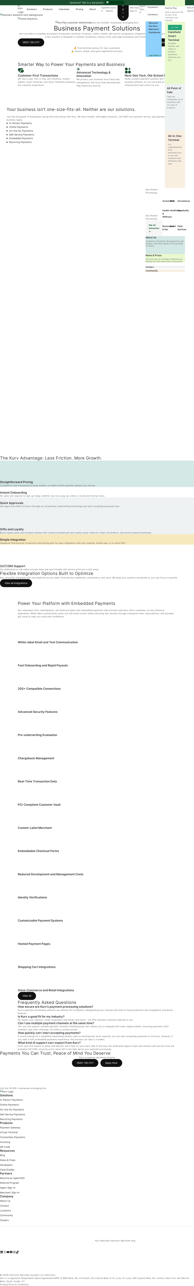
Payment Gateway (10, 1127)
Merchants (111, 7)
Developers (6, 1165)
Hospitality (183, 210)
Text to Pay (171, 8)
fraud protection (135, 1010)
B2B (172, 201)
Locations (5, 1210)
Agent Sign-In (142, 9)
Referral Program (9, 1183)
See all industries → (154, 228)
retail (47, 1019)
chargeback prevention (161, 1010)
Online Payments (9, 1104)
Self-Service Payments (12, 1114)
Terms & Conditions (18, 1284)
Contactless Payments (12, 1137)
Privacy (4, 1284)
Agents (109, 10)
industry (38, 1019)
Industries (64, 9)
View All (27, 995)
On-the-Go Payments (12, 1109)
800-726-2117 (116, 2)
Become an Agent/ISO (12, 1178)
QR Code (5, 1147)
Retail (173, 226)
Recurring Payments (11, 1119)
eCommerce (184, 201)
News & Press (154, 255)
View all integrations (16, 583)
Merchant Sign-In (10, 1192)
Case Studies (7, 1169)
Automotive (168, 201)
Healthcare (175, 210)
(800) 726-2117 (85, 1062)
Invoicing (5, 1142)
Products (48, 9)
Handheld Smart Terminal (174, 36)
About (92, 9)
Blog (2, 1155)
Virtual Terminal (9, 1132)
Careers (150, 267)
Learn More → (155, 55)
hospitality (56, 1019)
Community (152, 270)
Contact (4, 1205)
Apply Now (111, 1062)
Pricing (79, 9)
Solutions (32, 9)
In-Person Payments (11, 1100)
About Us (151, 237)
